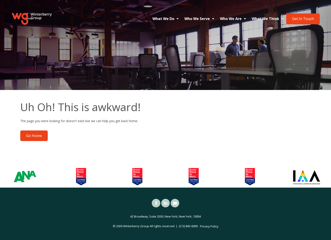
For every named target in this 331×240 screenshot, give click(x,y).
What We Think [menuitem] (265, 18)
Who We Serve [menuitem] (197, 18)
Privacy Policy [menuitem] (209, 226)
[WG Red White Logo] (31, 18)
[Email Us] (175, 203)
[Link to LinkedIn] (165, 203)
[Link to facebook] (156, 203)
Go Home (34, 135)
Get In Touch (303, 18)
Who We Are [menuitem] (231, 18)
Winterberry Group (136, 226)
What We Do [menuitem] (163, 18)
